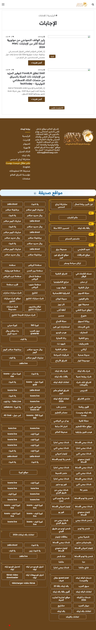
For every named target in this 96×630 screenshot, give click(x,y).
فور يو (61, 512)
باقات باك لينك (61, 376)
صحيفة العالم (61, 432)
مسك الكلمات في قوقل (84, 274)
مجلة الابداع (61, 321)
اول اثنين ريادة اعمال (83, 204)
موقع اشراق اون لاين (61, 256)
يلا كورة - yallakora (12, 407)
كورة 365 (35, 325)
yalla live (23, 363)
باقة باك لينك (84, 228)
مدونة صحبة (84, 355)
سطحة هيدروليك (12, 270)
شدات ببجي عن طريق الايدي (61, 491)
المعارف (84, 332)
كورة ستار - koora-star (12, 375)
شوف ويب (61, 287)
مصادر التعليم (61, 412)
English (26, 167)
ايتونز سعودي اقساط (84, 460)
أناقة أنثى (61, 310)
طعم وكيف (84, 343)
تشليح (35, 292)
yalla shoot (12, 204)
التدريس (83, 390)
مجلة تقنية (84, 420)
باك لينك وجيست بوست (84, 413)
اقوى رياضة (83, 407)
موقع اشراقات (83, 255)
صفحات (26, 178)
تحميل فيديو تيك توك (12, 567)
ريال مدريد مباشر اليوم (34, 350)
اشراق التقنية (61, 273)
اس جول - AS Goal (12, 415)
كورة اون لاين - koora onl (34, 408)
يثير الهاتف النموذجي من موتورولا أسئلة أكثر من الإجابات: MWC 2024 (26, 43)
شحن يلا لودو (84, 528)
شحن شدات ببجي (84, 520)
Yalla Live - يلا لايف (12, 401)
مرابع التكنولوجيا (61, 282)
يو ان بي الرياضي (61, 420)
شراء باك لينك (83, 371)
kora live (12, 428)
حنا (83, 562)
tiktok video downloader (12, 576)
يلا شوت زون (34, 550)
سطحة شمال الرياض (35, 277)
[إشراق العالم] (81, 4)
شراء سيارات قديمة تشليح (23, 315)
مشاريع (61, 605)
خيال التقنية (83, 287)
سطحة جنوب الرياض (35, 285)
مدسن (61, 315)
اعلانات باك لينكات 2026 (23, 534)
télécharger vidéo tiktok (23, 583)
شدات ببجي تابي (61, 448)
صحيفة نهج (83, 304)
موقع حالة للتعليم (84, 426)
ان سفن (83, 282)
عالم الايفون (84, 298)
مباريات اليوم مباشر (35, 209)
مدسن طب (61, 407)
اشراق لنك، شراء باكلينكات (83, 383)
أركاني (83, 349)
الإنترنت (26, 139)
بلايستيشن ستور (83, 542)
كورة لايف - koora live (35, 506)
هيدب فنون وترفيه (83, 432)
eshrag (40, 37)
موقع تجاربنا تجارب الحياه (61, 598)
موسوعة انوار (84, 360)
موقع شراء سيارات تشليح (12, 299)
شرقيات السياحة (61, 355)
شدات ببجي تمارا (61, 442)
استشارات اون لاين (61, 327)
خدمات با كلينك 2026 (84, 598)
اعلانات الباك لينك (61, 382)
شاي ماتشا (84, 567)
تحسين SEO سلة (61, 228)
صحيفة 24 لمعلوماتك (19, 170)
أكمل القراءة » (36, 63)
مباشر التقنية (61, 349)
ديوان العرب (83, 605)
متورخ (83, 315)
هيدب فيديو (61, 332)
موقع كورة (23, 472)
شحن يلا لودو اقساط (61, 459)
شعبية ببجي (83, 536)
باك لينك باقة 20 (61, 586)
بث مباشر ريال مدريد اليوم (12, 332)
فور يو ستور (61, 484)
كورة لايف (34, 434)
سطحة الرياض (35, 265)
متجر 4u (84, 490)
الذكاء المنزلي (24, 151)
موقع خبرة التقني (84, 310)
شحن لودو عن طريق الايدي (61, 529)
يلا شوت (34, 204)
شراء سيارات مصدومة (12, 307)
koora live (12, 390)
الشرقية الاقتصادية (61, 293)
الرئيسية (51, 15)
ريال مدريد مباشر (34, 215)
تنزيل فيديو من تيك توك (35, 567)
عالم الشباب (72, 217)
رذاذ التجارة (61, 338)
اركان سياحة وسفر (72, 263)
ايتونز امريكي (61, 453)
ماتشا (61, 562)
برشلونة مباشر (12, 209)
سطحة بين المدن (35, 270)
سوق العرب (83, 586)
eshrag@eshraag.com (47, 152)
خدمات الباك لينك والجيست (84, 579)
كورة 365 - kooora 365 (34, 416)
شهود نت (61, 343)
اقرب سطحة (12, 284)
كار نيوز (61, 304)
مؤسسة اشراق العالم (20, 174)
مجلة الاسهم (83, 293)
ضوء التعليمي (84, 249)
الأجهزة (27, 147)
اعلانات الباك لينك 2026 (61, 399)
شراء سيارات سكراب (12, 292)
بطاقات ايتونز (61, 536)
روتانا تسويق (84, 321)
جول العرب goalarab (35, 332)
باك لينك (26, 155)
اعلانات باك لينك (83, 611)
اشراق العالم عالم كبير (61, 391)
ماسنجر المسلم (72, 238)
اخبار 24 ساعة (61, 426)
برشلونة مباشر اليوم (12, 349)
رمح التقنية (84, 338)
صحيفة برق (61, 249)
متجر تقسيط (61, 473)
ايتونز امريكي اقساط (61, 506)
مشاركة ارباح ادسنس (61, 205)
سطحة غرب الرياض (12, 276)
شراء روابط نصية (83, 376)
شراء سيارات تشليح (35, 298)
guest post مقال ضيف (61, 579)
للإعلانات (5, 626)
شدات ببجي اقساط (83, 442)
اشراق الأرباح (61, 360)
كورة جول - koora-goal (34, 383)
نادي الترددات (84, 327)
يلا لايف (23, 339)
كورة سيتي (12, 325)
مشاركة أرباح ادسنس (20, 159)
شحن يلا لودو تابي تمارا (61, 499)
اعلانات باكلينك (72, 617)
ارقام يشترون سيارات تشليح (34, 307)
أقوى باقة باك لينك (61, 591)
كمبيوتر (26, 143)
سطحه (12, 265)
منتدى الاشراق (83, 398)
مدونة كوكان (61, 298)
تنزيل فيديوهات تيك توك (35, 576)
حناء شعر (61, 556)
